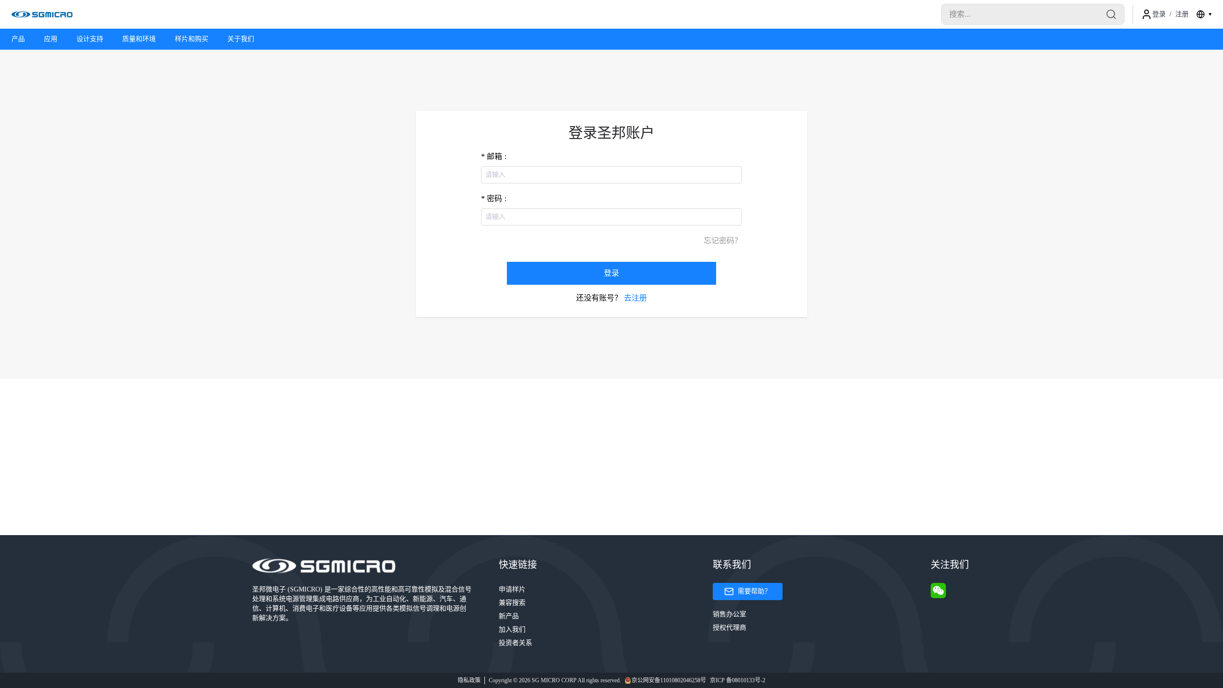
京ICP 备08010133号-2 (737, 680)
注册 (1182, 14)
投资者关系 (515, 642)
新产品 (509, 616)
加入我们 (512, 629)
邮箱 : (497, 156)
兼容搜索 (512, 602)
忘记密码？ (723, 240)
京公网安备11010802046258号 (669, 680)
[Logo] (42, 14)
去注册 (635, 298)
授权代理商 (729, 627)
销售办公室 (729, 614)
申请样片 (512, 589)
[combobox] (1204, 14)
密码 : (497, 198)
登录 (611, 273)
